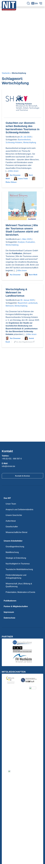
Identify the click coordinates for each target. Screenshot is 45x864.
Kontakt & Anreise (22, 476)
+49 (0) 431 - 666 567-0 (12, 459)
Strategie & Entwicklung (16, 558)
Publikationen (10, 601)
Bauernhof (22, 303)
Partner (7, 636)
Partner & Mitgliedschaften (16, 606)
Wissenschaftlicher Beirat (16, 532)
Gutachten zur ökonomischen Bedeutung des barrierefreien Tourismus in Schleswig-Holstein (22, 127)
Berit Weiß (33, 275)
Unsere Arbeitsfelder (13, 541)
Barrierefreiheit (24, 140)
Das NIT (7, 498)
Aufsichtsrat (11, 521)
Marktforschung (12, 552)
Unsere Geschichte (14, 515)
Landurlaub (32, 303)
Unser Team (11, 504)
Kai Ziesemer (15, 175)
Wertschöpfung (29, 142)
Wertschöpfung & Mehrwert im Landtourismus (16, 292)
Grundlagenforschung (15, 547)
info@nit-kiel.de (8, 466)
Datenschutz (9, 618)
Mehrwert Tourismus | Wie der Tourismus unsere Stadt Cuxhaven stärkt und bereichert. (22, 230)
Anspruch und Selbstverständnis (19, 509)
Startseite (6, 73)
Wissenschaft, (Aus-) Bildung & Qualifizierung (19, 585)
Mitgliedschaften (14, 672)
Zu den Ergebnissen (24, 342)
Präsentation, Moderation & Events (20, 592)
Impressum (9, 612)
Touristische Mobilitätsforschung (19, 569)
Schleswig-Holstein (14, 142)
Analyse (21, 242)
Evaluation (30, 242)
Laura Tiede (23, 178)
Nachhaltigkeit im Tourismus (18, 564)
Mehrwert (10, 306)
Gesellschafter (12, 527)
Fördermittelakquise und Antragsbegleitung (16, 576)
